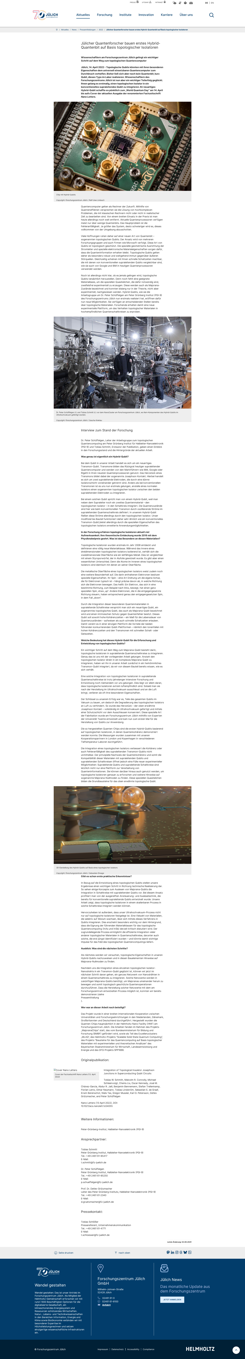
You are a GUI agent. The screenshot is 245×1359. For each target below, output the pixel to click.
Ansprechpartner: (94, 1139)
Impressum (103, 1349)
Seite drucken (66, 1252)
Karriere (167, 15)
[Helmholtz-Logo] (200, 1350)
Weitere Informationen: (97, 1119)
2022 (101, 30)
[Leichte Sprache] (185, 4)
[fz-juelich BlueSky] (184, 1253)
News (74, 30)
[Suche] (211, 15)
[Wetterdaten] (174, 4)
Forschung (104, 15)
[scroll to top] (236, 1350)
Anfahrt (106, 1305)
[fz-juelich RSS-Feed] (189, 1253)
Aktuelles (83, 15)
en (212, 3)
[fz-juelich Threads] (180, 1253)
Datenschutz (118, 1349)
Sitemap (145, 2)
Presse (133, 2)
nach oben (124, 1252)
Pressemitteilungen (88, 30)
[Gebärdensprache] (180, 4)
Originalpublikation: (95, 1060)
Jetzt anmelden (172, 1299)
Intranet (159, 2)
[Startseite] (57, 29)
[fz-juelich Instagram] (176, 1253)
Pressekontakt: (92, 1212)
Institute (125, 15)
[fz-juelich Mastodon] (168, 1253)
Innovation (146, 15)
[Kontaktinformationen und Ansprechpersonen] (191, 3)
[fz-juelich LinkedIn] (172, 1253)
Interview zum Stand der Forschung (107, 430)
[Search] (212, 15)
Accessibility (133, 1349)
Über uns (186, 15)
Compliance (148, 1349)
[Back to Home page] (45, 15)
